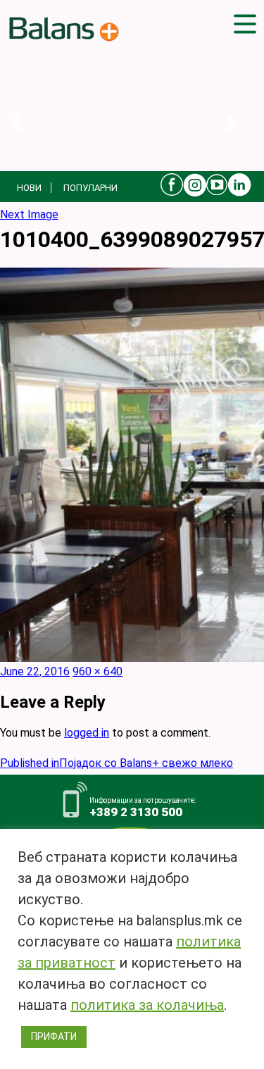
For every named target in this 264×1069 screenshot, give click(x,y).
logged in (86, 732)
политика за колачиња (147, 1004)
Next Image (29, 214)
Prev (26, 137)
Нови (29, 187)
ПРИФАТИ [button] (54, 1036)
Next (242, 137)
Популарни (90, 187)
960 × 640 (97, 671)
